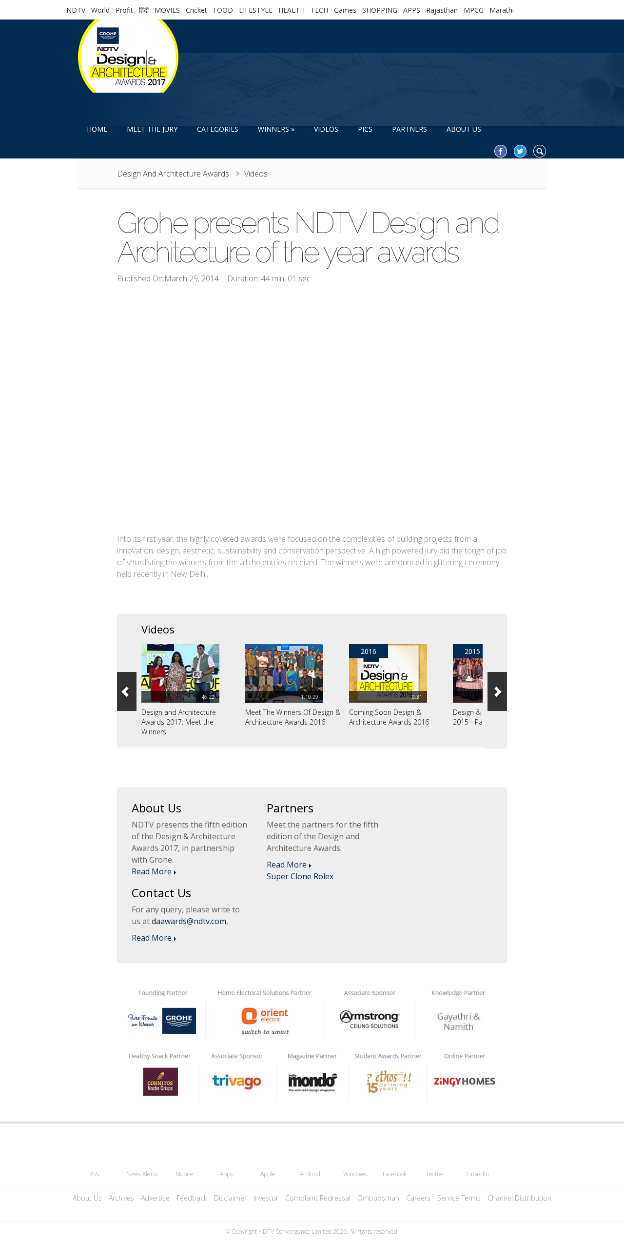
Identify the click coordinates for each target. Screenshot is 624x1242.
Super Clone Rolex (300, 876)
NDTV (75, 10)
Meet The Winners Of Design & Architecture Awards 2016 (292, 717)
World (100, 10)
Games (345, 10)
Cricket (196, 10)
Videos (256, 173)
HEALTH (291, 10)
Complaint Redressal (318, 1198)
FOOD (223, 10)
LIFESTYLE (256, 10)
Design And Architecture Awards (173, 173)
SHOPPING (379, 10)
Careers (418, 1198)
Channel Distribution (519, 1198)
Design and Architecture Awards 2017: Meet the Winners (178, 722)
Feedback (191, 1198)
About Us (87, 1198)
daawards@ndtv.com (189, 921)
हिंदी (144, 10)
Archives (121, 1198)
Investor (266, 1198)
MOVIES (167, 10)
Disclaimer (230, 1198)
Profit (124, 10)
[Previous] (126, 691)
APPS (411, 10)
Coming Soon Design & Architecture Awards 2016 (389, 717)
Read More (152, 871)
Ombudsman (378, 1198)
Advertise (155, 1198)
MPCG (474, 10)
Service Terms (459, 1198)
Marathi (501, 10)
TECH (319, 10)
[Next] (497, 691)
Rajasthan (442, 10)
